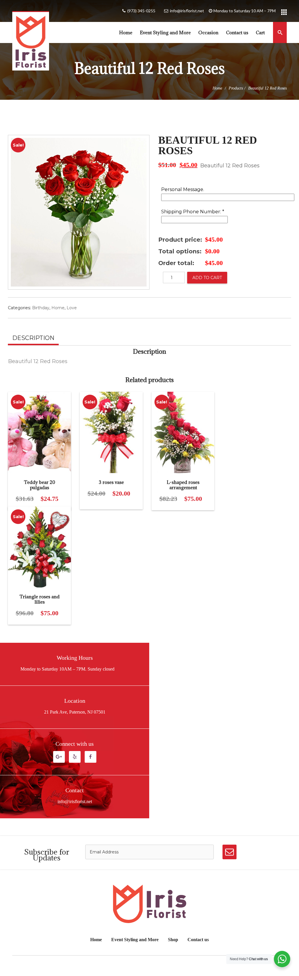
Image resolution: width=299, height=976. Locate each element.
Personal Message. (182, 189)
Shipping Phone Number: (192, 211)
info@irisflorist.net (187, 10)
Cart (260, 32)
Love (72, 307)
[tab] (33, 338)
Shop (173, 939)
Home (125, 32)
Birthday (40, 307)
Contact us (237, 32)
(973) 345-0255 (141, 10)
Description (33, 337)
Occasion (208, 32)
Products (236, 88)
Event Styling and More (165, 32)
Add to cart (207, 277)
